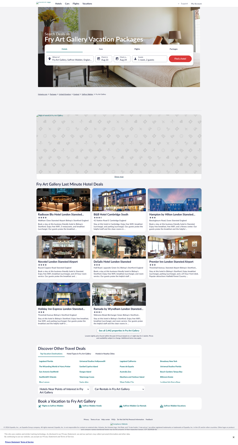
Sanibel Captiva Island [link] (88, 367)
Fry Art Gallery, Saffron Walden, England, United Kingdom (73, 60)
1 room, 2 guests (146, 60)
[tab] (64, 49)
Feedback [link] (149, 419)
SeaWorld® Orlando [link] (47, 377)
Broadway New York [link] (168, 361)
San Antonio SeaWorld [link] (48, 372)
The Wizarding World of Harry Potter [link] (54, 367)
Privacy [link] (86, 419)
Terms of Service (27, 442)
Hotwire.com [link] (42, 94)
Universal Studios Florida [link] (170, 367)
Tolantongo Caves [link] (86, 377)
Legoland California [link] (128, 361)
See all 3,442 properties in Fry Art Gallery (119, 331)
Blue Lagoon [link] (44, 382)
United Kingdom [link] (65, 94)
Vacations (87, 4)
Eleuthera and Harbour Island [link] (132, 377)
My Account (196, 4)
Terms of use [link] (95, 419)
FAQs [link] (113, 419)
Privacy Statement (12, 442)
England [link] (76, 94)
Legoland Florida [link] (46, 361)
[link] (58, 406)
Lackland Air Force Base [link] (170, 382)
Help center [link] (105, 419)
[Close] (234, 437)
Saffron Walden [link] (87, 94)
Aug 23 (104, 60)
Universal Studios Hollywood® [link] (92, 361)
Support (184, 4)
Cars (67, 4)
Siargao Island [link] (85, 372)
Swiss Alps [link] (83, 382)
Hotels (58, 4)
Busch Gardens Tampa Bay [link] (171, 372)
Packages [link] (53, 94)
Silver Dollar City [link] (127, 382)
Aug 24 (123, 60)
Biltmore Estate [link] (166, 377)
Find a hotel (180, 59)
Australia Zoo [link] (125, 372)
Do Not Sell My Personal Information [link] (130, 419)
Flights (76, 4)
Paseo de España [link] (127, 367)
